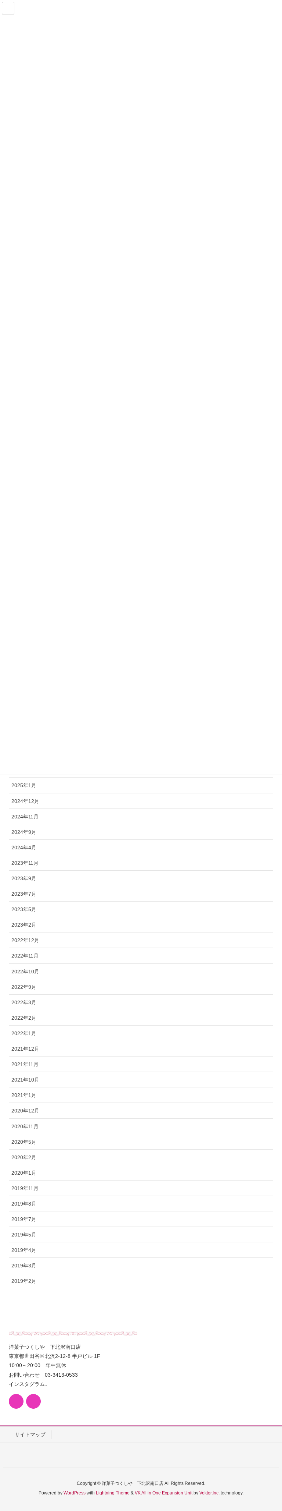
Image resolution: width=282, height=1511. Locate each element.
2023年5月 (23, 909)
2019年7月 (23, 1219)
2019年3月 (23, 1265)
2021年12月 (25, 1049)
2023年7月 (23, 894)
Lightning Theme (113, 1493)
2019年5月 (23, 1235)
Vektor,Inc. (209, 1493)
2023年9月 (23, 878)
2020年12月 (25, 1111)
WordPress (75, 1493)
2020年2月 (23, 1157)
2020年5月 (23, 1142)
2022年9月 (23, 987)
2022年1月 (23, 1033)
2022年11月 (25, 956)
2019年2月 (23, 1281)
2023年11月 (25, 863)
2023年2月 (23, 925)
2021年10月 (25, 1080)
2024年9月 (23, 832)
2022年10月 (25, 971)
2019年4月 (23, 1250)
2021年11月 (25, 1064)
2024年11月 (25, 817)
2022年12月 (25, 940)
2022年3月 (23, 1002)
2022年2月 (23, 1018)
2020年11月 (25, 1126)
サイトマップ (30, 1434)
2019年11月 (25, 1188)
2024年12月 (25, 801)
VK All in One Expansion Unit (163, 1493)
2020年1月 (23, 1173)
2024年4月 (23, 847)
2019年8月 (23, 1204)
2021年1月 (23, 1095)
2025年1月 (23, 785)
